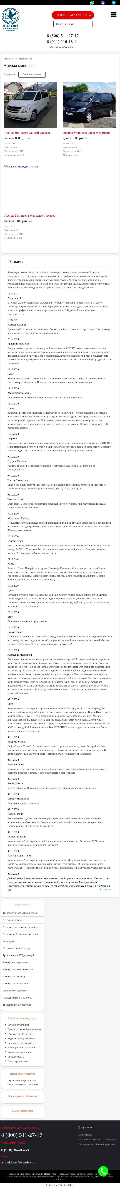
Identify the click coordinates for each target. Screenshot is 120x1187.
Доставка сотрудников (15, 990)
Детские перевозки (13, 920)
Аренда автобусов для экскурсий (20, 934)
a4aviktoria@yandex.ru (63, 46)
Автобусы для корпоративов (18, 969)
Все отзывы (106, 889)
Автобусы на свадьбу (14, 976)
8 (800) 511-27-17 (63, 35)
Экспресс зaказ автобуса (73, 15)
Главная (7, 59)
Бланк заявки (85, 1134)
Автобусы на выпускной (16, 983)
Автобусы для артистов (15, 962)
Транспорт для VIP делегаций (19, 955)
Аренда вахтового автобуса (17, 997)
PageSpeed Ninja (67, 1185)
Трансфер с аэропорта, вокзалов (20, 913)
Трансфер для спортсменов (17, 1004)
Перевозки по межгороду (16, 948)
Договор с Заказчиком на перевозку (97, 1139)
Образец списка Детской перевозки (96, 1144)
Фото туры (8, 941)
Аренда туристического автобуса (20, 927)
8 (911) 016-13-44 (63, 41)
